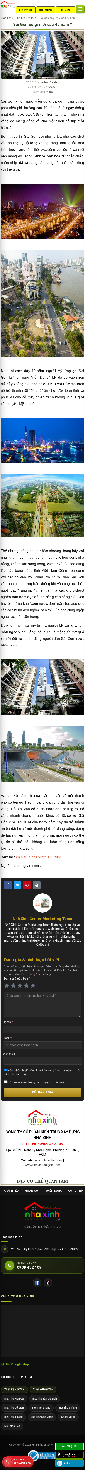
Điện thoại (9, 1053)
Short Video (68, 1416)
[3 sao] (20, 985)
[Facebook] (37, 1282)
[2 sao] (13, 985)
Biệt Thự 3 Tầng (68, 1407)
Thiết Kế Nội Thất (14, 1389)
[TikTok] (48, 1282)
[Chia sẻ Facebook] (8, 885)
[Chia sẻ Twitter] (17, 885)
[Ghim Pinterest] (27, 885)
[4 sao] (26, 985)
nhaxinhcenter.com (48, 1160)
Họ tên (8, 1022)
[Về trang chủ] (69, 1446)
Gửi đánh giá (42, 1092)
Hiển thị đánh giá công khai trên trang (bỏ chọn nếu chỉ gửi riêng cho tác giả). (42, 1072)
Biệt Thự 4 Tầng (13, 1416)
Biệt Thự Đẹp (25, 10)
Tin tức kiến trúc (27, 18)
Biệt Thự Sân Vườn (42, 1416)
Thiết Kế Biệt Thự (43, 1389)
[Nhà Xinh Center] (42, 1212)
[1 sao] (7, 985)
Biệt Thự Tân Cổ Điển (44, 1398)
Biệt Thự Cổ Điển (14, 1407)
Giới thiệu (11, 1190)
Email (7, 1038)
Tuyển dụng (53, 1190)
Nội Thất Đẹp (45, 10)
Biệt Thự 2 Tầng (41, 1407)
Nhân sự (31, 1190)
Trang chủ (7, 18)
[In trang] (37, 885)
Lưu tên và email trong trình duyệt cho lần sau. (36, 1082)
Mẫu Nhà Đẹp (12, 1426)
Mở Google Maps (18, 1364)
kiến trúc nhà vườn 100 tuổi (38, 857)
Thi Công (65, 10)
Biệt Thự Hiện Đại (14, 1398)
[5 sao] (33, 985)
